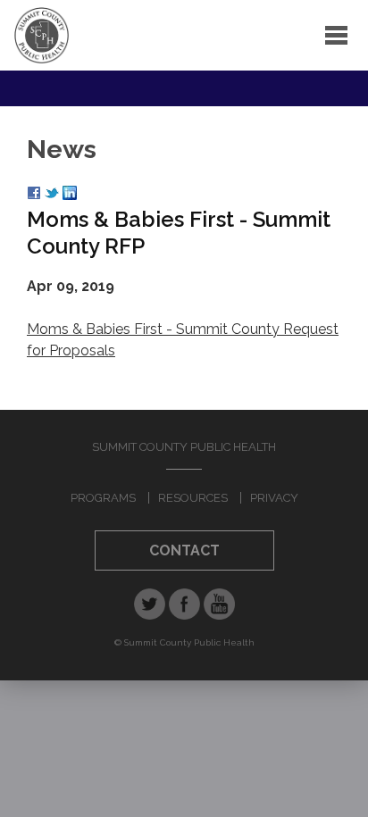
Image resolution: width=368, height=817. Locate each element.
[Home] (41, 35)
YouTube (219, 604)
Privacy (274, 498)
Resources (193, 498)
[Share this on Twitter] (52, 195)
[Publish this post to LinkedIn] (70, 195)
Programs (103, 498)
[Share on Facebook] (34, 195)
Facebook (184, 604)
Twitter (149, 604)
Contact (184, 550)
